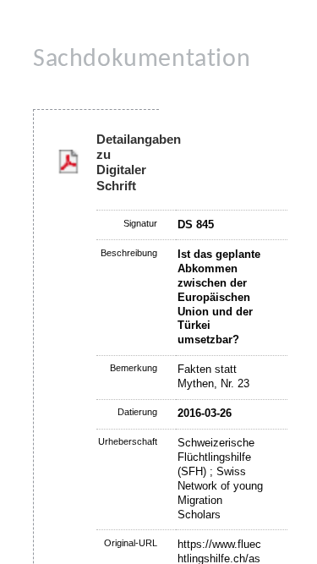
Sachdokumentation (141, 60)
